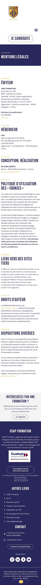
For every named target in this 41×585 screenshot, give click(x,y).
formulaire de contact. (9, 376)
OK (21, 582)
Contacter (4, 117)
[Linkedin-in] (17, 559)
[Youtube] (29, 559)
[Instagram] (12, 559)
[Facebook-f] (23, 559)
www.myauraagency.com (10, 172)
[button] (36, 30)
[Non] (38, 577)
